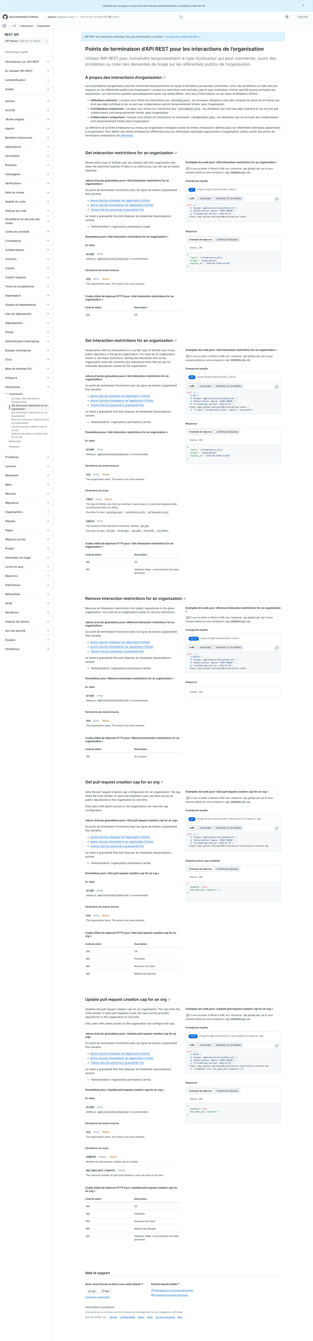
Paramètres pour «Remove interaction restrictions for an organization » (129, 678)
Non (107, 1291)
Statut (141, 1317)
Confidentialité (127, 1317)
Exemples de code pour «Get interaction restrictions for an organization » (231, 162)
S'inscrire (303, 16)
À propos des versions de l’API (181, 36)
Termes (113, 1317)
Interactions (26, 25)
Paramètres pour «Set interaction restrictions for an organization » (126, 432)
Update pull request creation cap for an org (126, 999)
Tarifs (150, 1317)
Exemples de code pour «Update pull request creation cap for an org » (229, 1008)
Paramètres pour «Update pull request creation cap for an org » (124, 1089)
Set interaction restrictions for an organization (129, 340)
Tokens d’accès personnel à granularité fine (117, 209)
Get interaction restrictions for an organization (129, 152)
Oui (93, 1291)
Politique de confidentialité (97, 1297)
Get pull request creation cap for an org (122, 782)
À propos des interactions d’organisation (123, 77)
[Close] (303, 5)
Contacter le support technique (171, 1295)
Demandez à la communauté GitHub (174, 1290)
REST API (12, 35)
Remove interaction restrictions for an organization (133, 598)
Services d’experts (165, 1317)
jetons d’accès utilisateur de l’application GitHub (120, 200)
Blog (180, 1317)
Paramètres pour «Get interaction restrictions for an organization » (127, 236)
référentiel (126, 135)
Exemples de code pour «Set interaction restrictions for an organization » (231, 349)
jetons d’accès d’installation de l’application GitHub (121, 205)
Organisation (43, 25)
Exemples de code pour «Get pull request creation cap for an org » (227, 791)
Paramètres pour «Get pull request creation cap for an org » (122, 873)
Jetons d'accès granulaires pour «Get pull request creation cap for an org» (131, 820)
